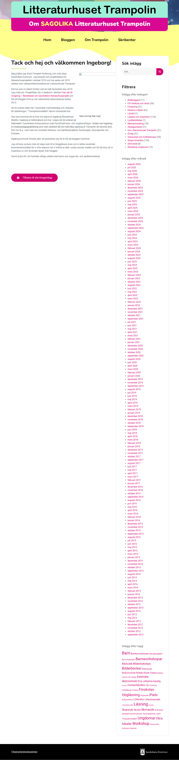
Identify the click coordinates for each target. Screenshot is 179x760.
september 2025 (135, 194)
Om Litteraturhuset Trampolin (142, 130)
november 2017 (135, 453)
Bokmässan (147, 669)
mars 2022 (133, 298)
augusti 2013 (134, 611)
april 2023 (132, 268)
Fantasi (124, 685)
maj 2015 (132, 547)
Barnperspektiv (155, 654)
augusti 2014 (134, 574)
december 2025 (135, 187)
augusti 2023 (134, 258)
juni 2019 (132, 396)
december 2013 (135, 597)
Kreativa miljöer (135, 110)
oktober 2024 (134, 224)
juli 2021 (132, 322)
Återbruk (133, 728)
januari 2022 (134, 305)
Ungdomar (146, 718)
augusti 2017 (134, 463)
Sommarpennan (149, 714)
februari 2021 (134, 339)
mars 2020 (133, 369)
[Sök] (159, 71)
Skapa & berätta (135, 140)
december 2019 (135, 379)
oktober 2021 (134, 315)
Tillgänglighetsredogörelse (24, 751)
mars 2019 (133, 406)
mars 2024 (133, 244)
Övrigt (130, 133)
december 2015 (135, 523)
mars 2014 (133, 587)
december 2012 (135, 624)
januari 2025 (134, 214)
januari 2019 (134, 413)
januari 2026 (134, 184)
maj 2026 (132, 171)
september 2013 (135, 607)
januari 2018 (134, 446)
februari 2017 (134, 480)
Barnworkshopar (149, 659)
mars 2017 (133, 476)
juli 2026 (132, 167)
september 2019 (135, 386)
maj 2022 (132, 292)
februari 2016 (134, 517)
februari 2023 (134, 275)
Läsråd (131, 113)
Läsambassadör (127, 705)
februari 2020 (134, 372)
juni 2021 (132, 325)
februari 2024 (134, 248)
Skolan (137, 709)
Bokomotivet (129, 672)
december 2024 (135, 218)
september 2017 (135, 460)
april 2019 (132, 402)
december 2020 (135, 345)
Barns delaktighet (128, 660)
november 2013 (135, 601)
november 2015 (135, 527)
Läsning (141, 704)
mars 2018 (133, 439)
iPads (153, 695)
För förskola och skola (138, 103)
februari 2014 (134, 591)
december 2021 (135, 308)
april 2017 (132, 473)
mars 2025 (133, 211)
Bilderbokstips (142, 663)
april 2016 (132, 510)
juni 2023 (132, 261)
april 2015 (132, 550)
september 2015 (135, 533)
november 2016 (135, 490)
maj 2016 (132, 507)
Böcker (160, 673)
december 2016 (135, 486)
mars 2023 (133, 271)
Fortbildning (126, 690)
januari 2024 (134, 251)
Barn (126, 653)
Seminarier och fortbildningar (142, 137)
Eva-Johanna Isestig (149, 681)
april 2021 (132, 332)
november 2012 (135, 628)
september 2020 (135, 355)
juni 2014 (132, 577)
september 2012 (135, 634)
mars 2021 (133, 335)
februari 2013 (134, 621)
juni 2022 (132, 288)
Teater (158, 714)
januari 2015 (134, 557)
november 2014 (135, 564)
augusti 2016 (134, 500)
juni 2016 (132, 503)
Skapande (127, 709)
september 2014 (135, 570)
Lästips (151, 705)
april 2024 (132, 241)
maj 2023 (132, 265)
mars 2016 (133, 513)
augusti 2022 (134, 285)
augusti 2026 (134, 164)
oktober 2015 (134, 530)
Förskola (135, 690)
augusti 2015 (134, 537)
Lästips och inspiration (139, 117)
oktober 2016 (134, 493)
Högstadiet (144, 695)
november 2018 (135, 419)
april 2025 (132, 208)
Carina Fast (126, 677)
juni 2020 (132, 362)
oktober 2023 (134, 255)
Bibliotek (127, 663)
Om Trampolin (96, 39)
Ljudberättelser (135, 120)
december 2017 (135, 449)
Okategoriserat (135, 127)
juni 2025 (132, 201)
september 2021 (135, 318)
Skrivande (132, 143)
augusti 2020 (134, 359)
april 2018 (132, 436)
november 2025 (135, 191)
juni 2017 (132, 466)
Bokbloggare (134, 100)
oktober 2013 (134, 604)
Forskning (132, 106)
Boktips (140, 673)
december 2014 (135, 560)
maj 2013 (132, 617)
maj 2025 (132, 204)
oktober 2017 (134, 456)
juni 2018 (132, 429)
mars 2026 (133, 177)
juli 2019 (132, 392)
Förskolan (146, 689)
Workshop (140, 723)
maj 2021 (132, 328)
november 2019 (135, 382)
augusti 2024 (134, 231)
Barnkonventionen (140, 653)
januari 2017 (134, 483)
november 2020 (135, 349)
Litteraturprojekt (152, 699)
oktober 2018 (134, 423)
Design (133, 677)
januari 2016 (134, 520)
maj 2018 (132, 433)
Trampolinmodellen (129, 719)
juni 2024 (132, 234)
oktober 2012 (134, 631)
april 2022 (132, 295)
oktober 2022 (134, 281)
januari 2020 (134, 376)
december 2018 (135, 416)
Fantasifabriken (136, 685)
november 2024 (135, 221)
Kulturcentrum (127, 700)
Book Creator (150, 673)
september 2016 (135, 497)
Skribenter (127, 39)
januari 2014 (134, 594)
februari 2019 (134, 409)
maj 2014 (132, 581)
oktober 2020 (134, 352)
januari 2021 (134, 342)
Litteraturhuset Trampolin (89, 9)
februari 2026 (134, 181)
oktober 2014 (134, 567)
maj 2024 (132, 238)
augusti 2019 (134, 389)
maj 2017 (132, 470)
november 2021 (135, 312)
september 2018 (135, 426)
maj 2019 (132, 399)
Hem (47, 39)
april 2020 (132, 365)
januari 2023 (134, 278)
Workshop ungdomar (138, 147)
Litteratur (139, 699)
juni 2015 (132, 544)
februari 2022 (134, 302)
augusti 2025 (134, 197)
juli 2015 (132, 540)
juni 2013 (132, 614)
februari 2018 (134, 443)
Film (147, 685)
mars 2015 (133, 554)
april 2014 (132, 584)
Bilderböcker (131, 668)
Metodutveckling (136, 123)
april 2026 (132, 174)
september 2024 (135, 228)
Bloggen (68, 39)
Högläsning (131, 695)
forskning (153, 685)
